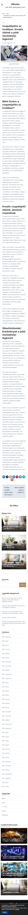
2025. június (5, 686)
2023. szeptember (7, 774)
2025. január (5, 707)
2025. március (6, 699)
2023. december (6, 761)
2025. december (6, 662)
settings (17, 909)
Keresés (5, 579)
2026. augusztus (6, 637)
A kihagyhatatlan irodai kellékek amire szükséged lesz (14, 563)
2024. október (6, 720)
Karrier (4, 811)
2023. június (5, 786)
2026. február (5, 653)
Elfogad (4, 912)
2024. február (5, 753)
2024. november (6, 716)
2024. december (6, 711)
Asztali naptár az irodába (12, 527)
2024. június (5, 736)
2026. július (5, 641)
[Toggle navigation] (2, 4)
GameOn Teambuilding (17, 316)
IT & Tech (4, 806)
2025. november (6, 666)
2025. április (5, 695)
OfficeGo (15, 4)
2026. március (6, 649)
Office (5, 43)
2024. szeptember (7, 724)
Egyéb (4, 798)
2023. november (6, 765)
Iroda (3, 22)
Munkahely (5, 815)
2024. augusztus (6, 728)
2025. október (6, 670)
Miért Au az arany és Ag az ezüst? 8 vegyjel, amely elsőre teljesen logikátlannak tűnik (12, 599)
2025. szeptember (7, 674)
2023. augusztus (6, 778)
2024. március (6, 749)
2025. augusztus (6, 678)
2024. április (5, 745)
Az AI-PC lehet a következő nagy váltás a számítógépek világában (13, 857)
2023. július (5, 782)
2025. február (5, 703)
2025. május (5, 691)
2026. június (5, 645)
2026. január (5, 657)
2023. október (6, 770)
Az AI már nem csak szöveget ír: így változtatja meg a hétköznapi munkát (13, 875)
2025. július (5, 682)
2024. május (5, 741)
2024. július (5, 732)
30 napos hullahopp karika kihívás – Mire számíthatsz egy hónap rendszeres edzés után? (13, 623)
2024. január (5, 757)
